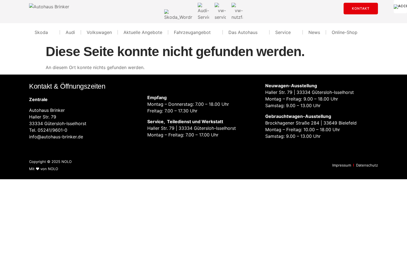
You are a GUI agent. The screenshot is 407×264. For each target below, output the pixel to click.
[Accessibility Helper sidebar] (400, 6)
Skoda (41, 32)
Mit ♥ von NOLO (43, 169)
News (314, 32)
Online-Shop (344, 32)
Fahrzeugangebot (192, 32)
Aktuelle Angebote (142, 32)
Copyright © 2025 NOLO (50, 161)
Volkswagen (99, 32)
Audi (70, 32)
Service (283, 32)
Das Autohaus (242, 32)
